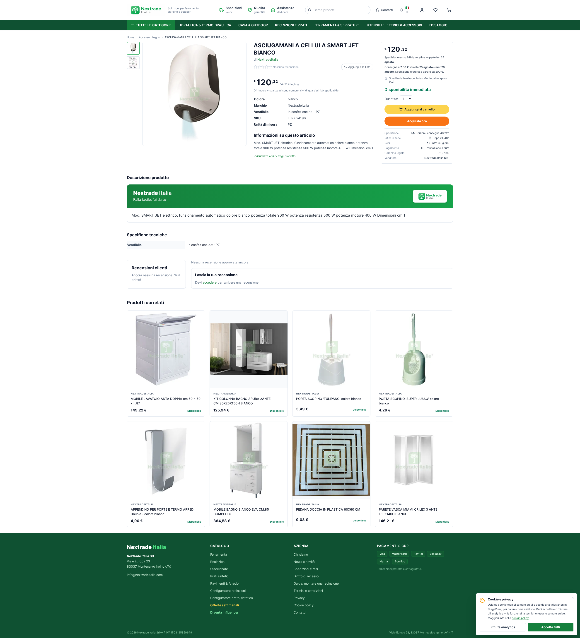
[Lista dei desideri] (435, 10)
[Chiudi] (572, 598)
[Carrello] (449, 10)
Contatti (387, 10)
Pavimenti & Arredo (224, 583)
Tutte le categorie (154, 25)
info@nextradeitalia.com (145, 575)
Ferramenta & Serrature (337, 25)
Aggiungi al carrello (419, 109)
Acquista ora (417, 121)
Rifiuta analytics (503, 627)
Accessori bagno (149, 37)
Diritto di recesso (306, 576)
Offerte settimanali (224, 605)
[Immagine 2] (133, 62)
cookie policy (520, 618)
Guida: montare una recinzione (316, 583)
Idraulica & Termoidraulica (205, 25)
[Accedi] (422, 10)
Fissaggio (438, 25)
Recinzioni (217, 562)
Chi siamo (301, 554)
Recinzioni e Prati (291, 25)
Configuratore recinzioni (228, 591)
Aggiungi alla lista (359, 67)
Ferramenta (218, 554)
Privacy (299, 598)
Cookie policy (304, 605)
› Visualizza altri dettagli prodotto (274, 156)
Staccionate (219, 569)
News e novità (304, 562)
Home (130, 37)
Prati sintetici (219, 576)
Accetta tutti (550, 627)
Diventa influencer (224, 612)
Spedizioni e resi (306, 569)
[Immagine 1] (133, 48)
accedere (210, 282)
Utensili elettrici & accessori (394, 25)
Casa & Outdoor (253, 25)
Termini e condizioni (308, 591)
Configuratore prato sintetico (231, 598)
